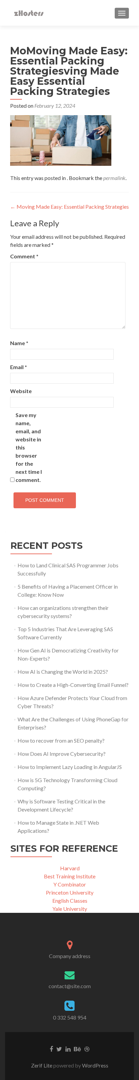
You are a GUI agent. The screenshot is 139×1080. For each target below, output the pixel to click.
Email (18, 367)
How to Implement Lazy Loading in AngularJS (70, 767)
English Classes (69, 900)
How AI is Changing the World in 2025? (63, 671)
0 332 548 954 (69, 1017)
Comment (24, 256)
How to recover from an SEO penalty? (61, 740)
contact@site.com (70, 986)
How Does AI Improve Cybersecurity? (62, 753)
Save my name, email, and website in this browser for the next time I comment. (29, 447)
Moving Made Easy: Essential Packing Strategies (69, 206)
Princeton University (69, 892)
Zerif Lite (42, 1065)
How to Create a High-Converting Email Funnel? (73, 685)
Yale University (69, 908)
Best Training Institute (69, 876)
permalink (114, 178)
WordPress (94, 1065)
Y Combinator (69, 884)
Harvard (70, 868)
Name (19, 343)
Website (21, 391)
